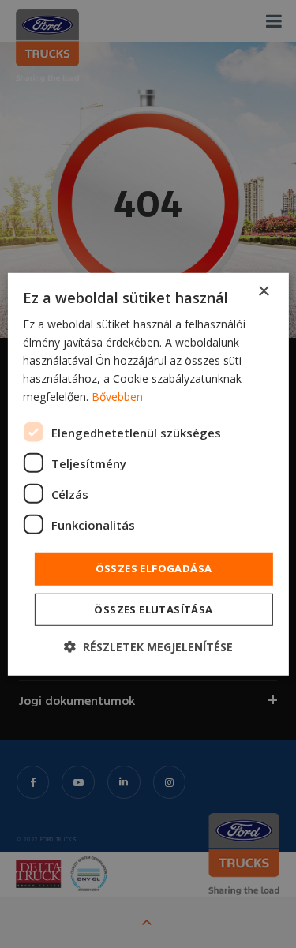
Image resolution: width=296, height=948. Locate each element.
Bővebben (117, 396)
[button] (148, 647)
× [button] (263, 291)
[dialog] (147, 473)
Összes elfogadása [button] (154, 568)
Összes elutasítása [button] (153, 609)
